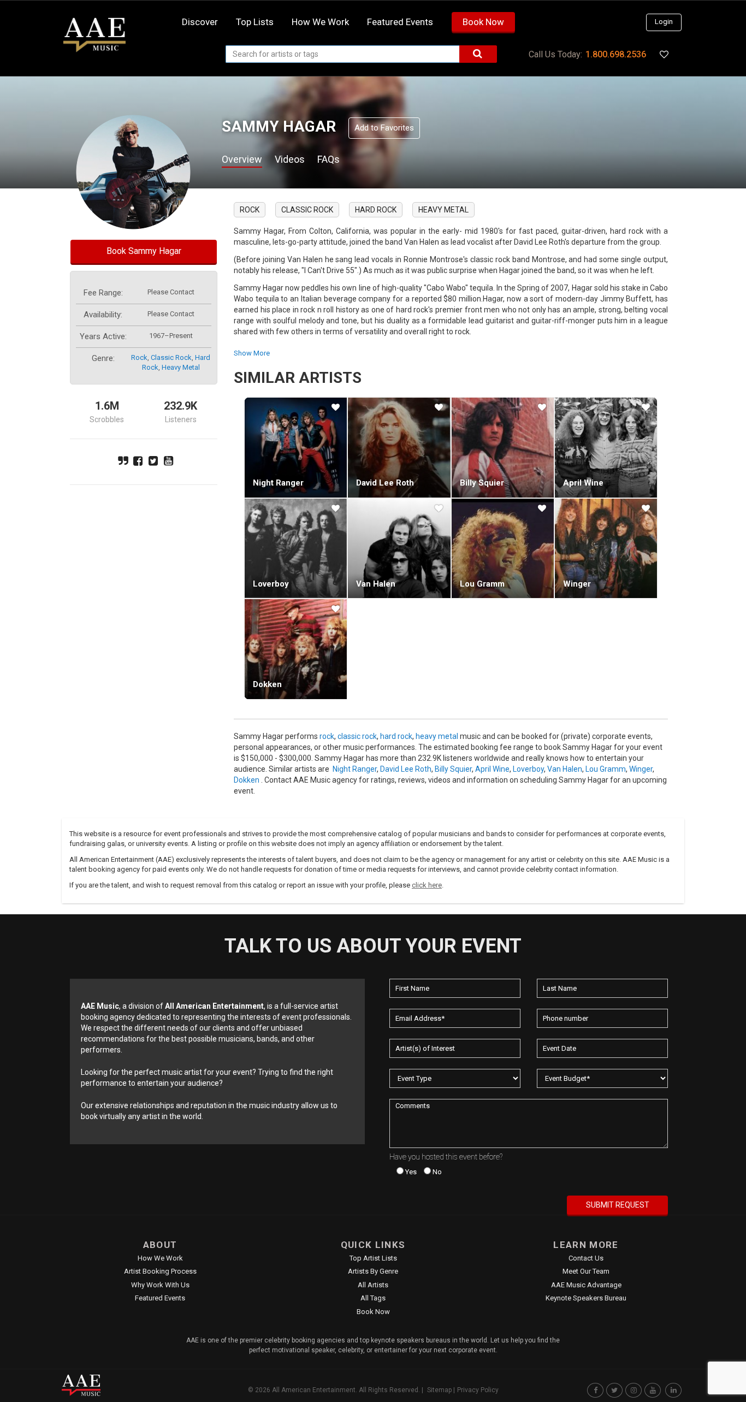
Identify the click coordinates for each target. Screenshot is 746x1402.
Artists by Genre (373, 1271)
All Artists (373, 1285)
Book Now (483, 21)
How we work (320, 21)
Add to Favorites (384, 128)
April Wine (583, 483)
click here (427, 885)
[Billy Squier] (503, 447)
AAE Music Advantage (586, 1285)
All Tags (373, 1298)
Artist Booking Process (160, 1271)
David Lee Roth (385, 483)
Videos (290, 159)
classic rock (171, 357)
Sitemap (439, 1390)
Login (664, 21)
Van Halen (375, 584)
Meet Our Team (586, 1271)
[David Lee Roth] (399, 447)
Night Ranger (278, 483)
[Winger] (606, 548)
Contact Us (586, 1258)
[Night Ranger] (296, 447)
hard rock (375, 209)
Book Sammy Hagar (143, 251)
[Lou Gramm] (503, 548)
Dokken (267, 684)
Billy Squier (482, 483)
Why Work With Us (160, 1285)
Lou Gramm (482, 584)
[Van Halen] (399, 548)
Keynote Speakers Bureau (586, 1298)
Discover (200, 21)
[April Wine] (606, 447)
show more (252, 353)
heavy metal (181, 367)
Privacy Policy (478, 1390)
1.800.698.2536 (615, 54)
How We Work (160, 1258)
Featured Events (400, 21)
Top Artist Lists (373, 1258)
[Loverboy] (296, 548)
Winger (577, 584)
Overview (242, 159)
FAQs (328, 159)
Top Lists (255, 21)
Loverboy (271, 584)
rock (139, 357)
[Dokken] (296, 649)
